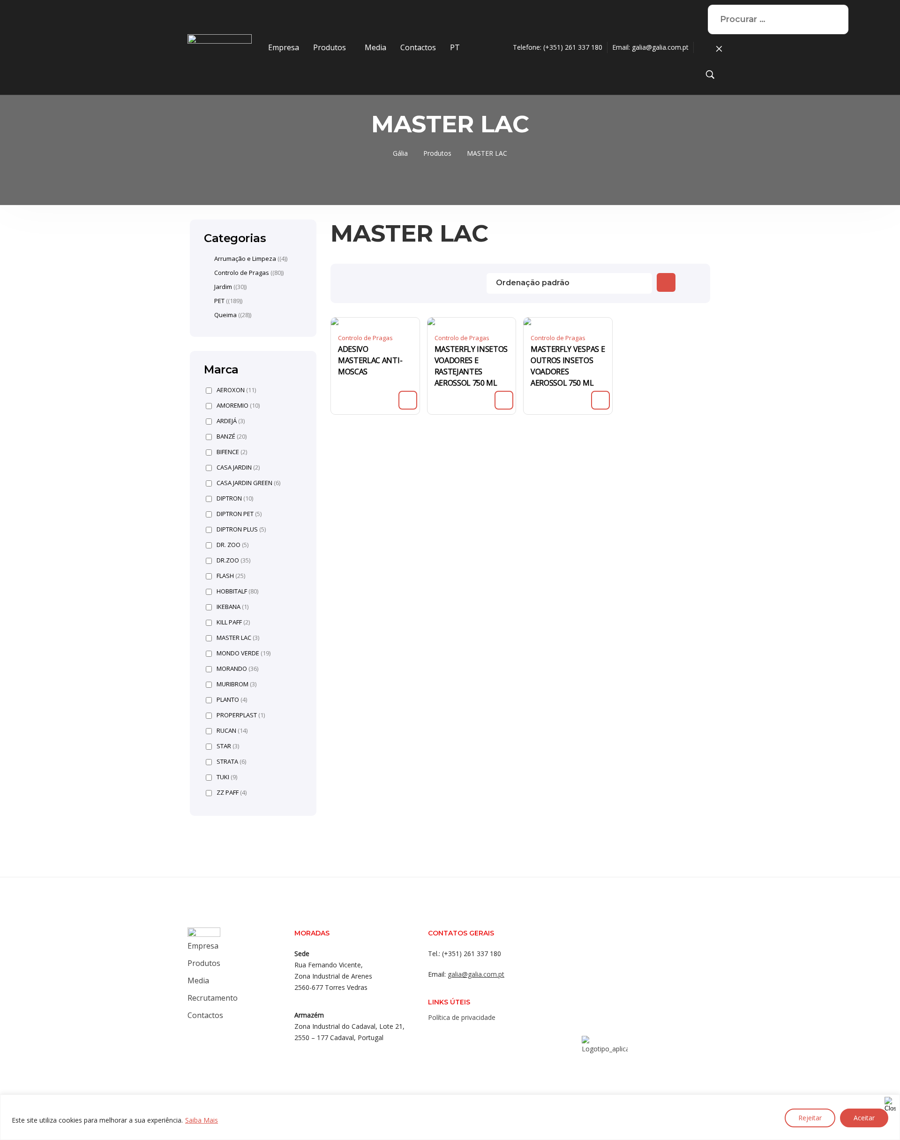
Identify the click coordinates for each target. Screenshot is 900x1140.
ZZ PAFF (232, 793)
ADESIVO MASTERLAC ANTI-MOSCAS (370, 360)
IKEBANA (232, 607)
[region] (450, 1117)
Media (375, 47)
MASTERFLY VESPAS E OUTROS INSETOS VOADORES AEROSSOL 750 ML (568, 366)
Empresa (283, 47)
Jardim (223, 286)
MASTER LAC (238, 638)
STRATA (231, 762)
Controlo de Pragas (365, 338)
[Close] (890, 1102)
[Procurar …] (710, 76)
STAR (228, 746)
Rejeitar (810, 1117)
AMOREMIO (238, 406)
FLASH (231, 576)
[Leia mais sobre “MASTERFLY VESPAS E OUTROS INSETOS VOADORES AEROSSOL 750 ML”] (600, 400)
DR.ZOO (233, 560)
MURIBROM (236, 684)
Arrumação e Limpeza (245, 258)
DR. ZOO (232, 545)
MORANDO (237, 669)
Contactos (418, 47)
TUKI (227, 777)
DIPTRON (235, 498)
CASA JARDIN (238, 467)
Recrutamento (213, 998)
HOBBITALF (237, 591)
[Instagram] (453, 1037)
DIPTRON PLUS (241, 529)
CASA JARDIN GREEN (248, 483)
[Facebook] (434, 1037)
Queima (225, 315)
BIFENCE (232, 452)
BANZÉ (232, 437)
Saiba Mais (201, 1120)
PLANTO (232, 700)
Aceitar (864, 1117)
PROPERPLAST (241, 715)
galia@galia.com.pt (660, 47)
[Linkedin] (472, 1037)
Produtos (329, 47)
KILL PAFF (233, 622)
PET (219, 300)
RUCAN (232, 731)
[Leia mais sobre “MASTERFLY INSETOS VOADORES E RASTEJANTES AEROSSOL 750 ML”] (504, 400)
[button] (332, 47)
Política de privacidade (461, 1017)
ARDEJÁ (231, 421)
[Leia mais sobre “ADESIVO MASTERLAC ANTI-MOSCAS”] (407, 400)
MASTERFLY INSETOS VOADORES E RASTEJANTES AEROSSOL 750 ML (471, 366)
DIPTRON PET (239, 514)
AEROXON (236, 390)
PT (455, 47)
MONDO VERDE (243, 653)
